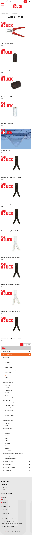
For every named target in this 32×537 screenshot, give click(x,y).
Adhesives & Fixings (9, 415)
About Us (4, 484)
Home (2, 13)
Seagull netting (8, 367)
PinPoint (6, 395)
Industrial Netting (8, 461)
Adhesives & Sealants (10, 397)
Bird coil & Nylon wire (9, 410)
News (3, 489)
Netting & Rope (7, 464)
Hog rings (7, 435)
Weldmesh (7, 423)
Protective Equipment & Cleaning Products (13, 453)
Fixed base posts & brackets (11, 402)
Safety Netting (7, 351)
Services (4, 509)
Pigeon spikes (8, 385)
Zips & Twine (8, 375)
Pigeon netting (8, 364)
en (25, 2)
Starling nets (7, 362)
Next (29, 344)
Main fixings (7, 443)
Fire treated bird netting (10, 370)
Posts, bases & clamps (10, 405)
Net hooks (7, 448)
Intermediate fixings (9, 445)
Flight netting (8, 372)
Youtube (4, 499)
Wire (6, 430)
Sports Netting (7, 470)
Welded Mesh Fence (8, 420)
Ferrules (6, 438)
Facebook (4, 497)
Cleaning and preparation (10, 458)
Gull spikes (7, 387)
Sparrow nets (8, 359)
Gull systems (7, 413)
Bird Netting (6, 357)
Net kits (6, 377)
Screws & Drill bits (9, 451)
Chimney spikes (8, 390)
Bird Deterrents (7, 354)
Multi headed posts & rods (11, 408)
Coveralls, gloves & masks (11, 456)
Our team (4, 487)
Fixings (6, 425)
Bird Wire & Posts (7, 400)
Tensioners (7, 433)
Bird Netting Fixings (7, 428)
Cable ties (7, 440)
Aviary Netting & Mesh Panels (10, 380)
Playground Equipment (9, 467)
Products (8, 13)
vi (29, 2)
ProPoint (7, 392)
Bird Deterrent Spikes (8, 382)
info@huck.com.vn (9, 526)
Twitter (4, 502)
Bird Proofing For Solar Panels (10, 418)
